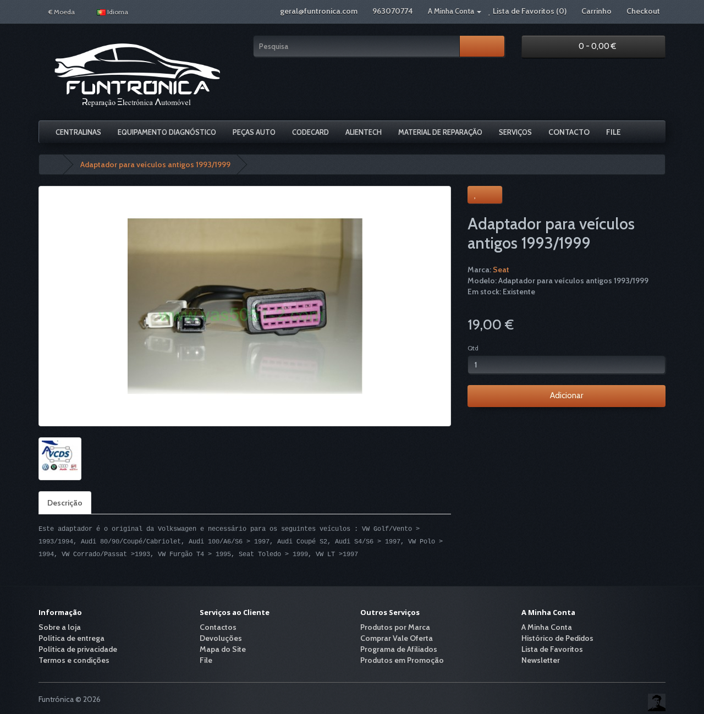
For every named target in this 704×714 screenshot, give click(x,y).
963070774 (392, 11)
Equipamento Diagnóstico (167, 132)
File (613, 132)
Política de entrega (71, 638)
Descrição (64, 503)
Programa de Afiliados (398, 649)
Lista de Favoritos (552, 649)
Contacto (569, 132)
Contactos (218, 627)
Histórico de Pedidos (557, 638)
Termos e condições (73, 660)
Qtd (473, 348)
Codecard (310, 132)
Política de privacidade (77, 649)
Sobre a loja (59, 627)
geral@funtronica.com (319, 11)
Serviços (515, 132)
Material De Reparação (440, 132)
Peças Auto (254, 132)
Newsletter (540, 660)
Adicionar (566, 395)
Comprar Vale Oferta (396, 638)
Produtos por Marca (395, 627)
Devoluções (221, 638)
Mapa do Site (223, 649)
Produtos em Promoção (402, 660)
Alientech (363, 132)
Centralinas (78, 132)
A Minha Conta (546, 627)
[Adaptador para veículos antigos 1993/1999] (244, 306)
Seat (501, 269)
